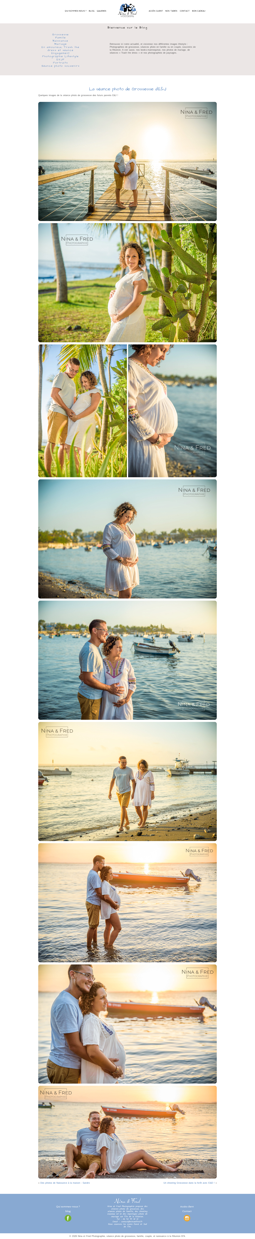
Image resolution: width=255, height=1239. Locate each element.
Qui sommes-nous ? (75, 11)
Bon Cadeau (198, 11)
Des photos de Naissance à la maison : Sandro (65, 1183)
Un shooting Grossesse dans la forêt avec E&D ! (189, 1183)
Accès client (156, 11)
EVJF (61, 59)
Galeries (101, 11)
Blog (91, 11)
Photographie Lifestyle (60, 56)
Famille (60, 37)
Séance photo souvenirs (60, 66)
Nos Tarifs (171, 11)
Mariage (60, 44)
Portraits (60, 63)
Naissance (60, 41)
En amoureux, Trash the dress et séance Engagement (60, 50)
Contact (185, 11)
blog (68, 1211)
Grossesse (60, 34)
